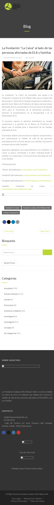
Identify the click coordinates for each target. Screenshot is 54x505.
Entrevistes (9, 305)
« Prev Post (8, 231)
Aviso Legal (16, 499)
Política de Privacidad (19, 501)
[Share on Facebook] (4, 222)
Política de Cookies (37, 501)
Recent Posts (9, 263)
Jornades (8, 328)
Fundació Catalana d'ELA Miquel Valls (36, 208)
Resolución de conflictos (33, 499)
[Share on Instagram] (13, 432)
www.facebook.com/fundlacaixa (37, 175)
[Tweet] (9, 222)
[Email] (17, 222)
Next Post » (45, 231)
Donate (7, 299)
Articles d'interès (11, 294)
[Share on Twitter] (9, 432)
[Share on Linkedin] (13, 222)
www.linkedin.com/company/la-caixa (17, 189)
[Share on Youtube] (18, 432)
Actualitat (29, 58)
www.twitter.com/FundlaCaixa (34, 169)
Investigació (9, 316)
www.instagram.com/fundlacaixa (38, 180)
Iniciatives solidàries (12, 311)
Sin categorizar (10, 333)
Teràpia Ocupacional (10, 213)
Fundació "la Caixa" (13, 208)
